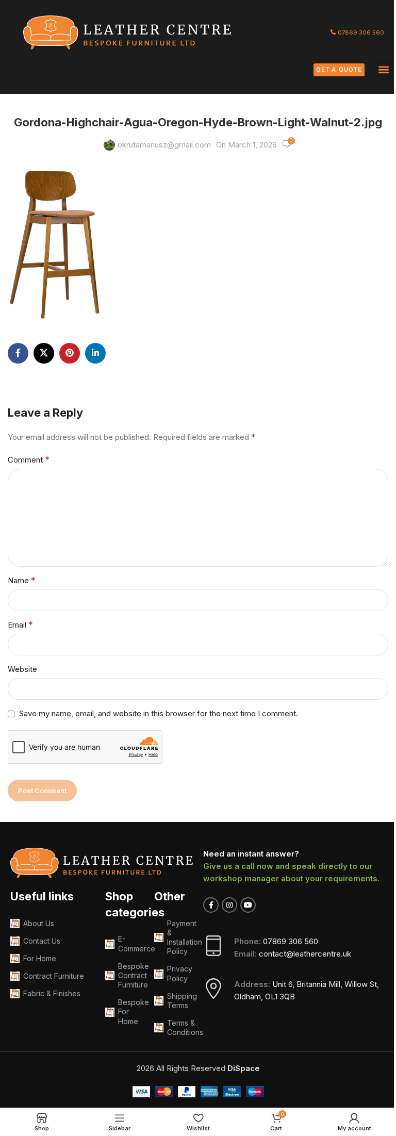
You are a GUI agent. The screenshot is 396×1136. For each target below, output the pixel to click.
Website (22, 669)
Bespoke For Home (131, 1011)
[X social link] (44, 353)
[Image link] (127, 32)
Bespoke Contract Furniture (131, 975)
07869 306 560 (290, 941)
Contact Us (41, 940)
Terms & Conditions (180, 1027)
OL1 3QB (280, 996)
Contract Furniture (53, 976)
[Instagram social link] (229, 905)
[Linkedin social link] (95, 353)
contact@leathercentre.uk (305, 954)
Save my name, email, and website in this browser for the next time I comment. (158, 713)
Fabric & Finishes (51, 993)
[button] (383, 69)
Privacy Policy (179, 973)
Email (20, 624)
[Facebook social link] (18, 353)
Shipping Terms (180, 1001)
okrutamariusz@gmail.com (164, 145)
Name (22, 580)
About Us (38, 923)
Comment (29, 459)
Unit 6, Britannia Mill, (308, 984)
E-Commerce (131, 943)
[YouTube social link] (248, 905)
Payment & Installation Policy (180, 937)
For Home (39, 958)
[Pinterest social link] (69, 353)
